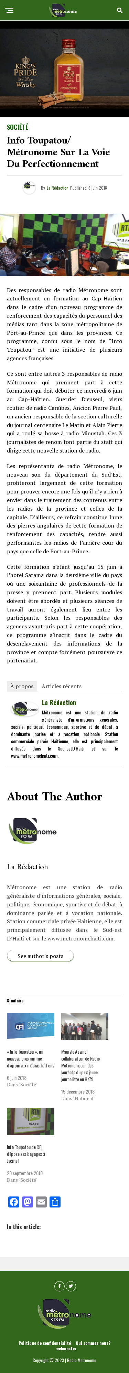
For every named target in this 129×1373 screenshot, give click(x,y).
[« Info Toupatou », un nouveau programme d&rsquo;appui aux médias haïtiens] (30, 1026)
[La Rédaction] (25, 713)
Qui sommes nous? (93, 1343)
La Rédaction (57, 188)
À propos (21, 686)
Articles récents (62, 686)
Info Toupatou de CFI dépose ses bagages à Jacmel (26, 1153)
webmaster (66, 1348)
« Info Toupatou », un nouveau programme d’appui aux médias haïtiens (30, 1058)
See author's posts (40, 956)
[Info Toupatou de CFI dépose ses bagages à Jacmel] (30, 1121)
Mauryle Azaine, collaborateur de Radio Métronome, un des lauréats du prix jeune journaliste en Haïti (80, 1065)
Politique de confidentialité (45, 1343)
